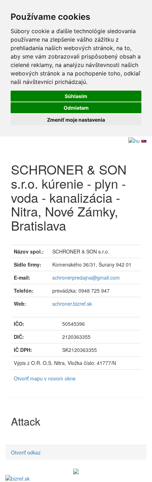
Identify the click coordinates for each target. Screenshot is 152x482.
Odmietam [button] (76, 108)
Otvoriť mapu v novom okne (45, 378)
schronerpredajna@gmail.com (86, 277)
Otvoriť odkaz (26, 452)
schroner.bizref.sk (72, 303)
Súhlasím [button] (76, 96)
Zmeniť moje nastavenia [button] (76, 120)
